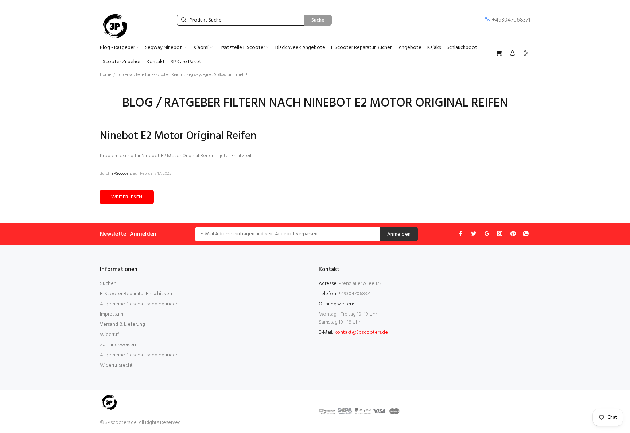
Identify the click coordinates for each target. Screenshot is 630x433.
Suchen (108, 283)
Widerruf (109, 334)
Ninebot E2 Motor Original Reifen (178, 136)
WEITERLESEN (127, 197)
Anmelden (399, 234)
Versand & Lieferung (122, 324)
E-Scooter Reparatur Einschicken (136, 294)
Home (105, 74)
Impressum (111, 314)
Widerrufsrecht (116, 365)
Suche (317, 20)
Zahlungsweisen (118, 345)
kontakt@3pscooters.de (361, 332)
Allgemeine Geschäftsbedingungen (139, 304)
